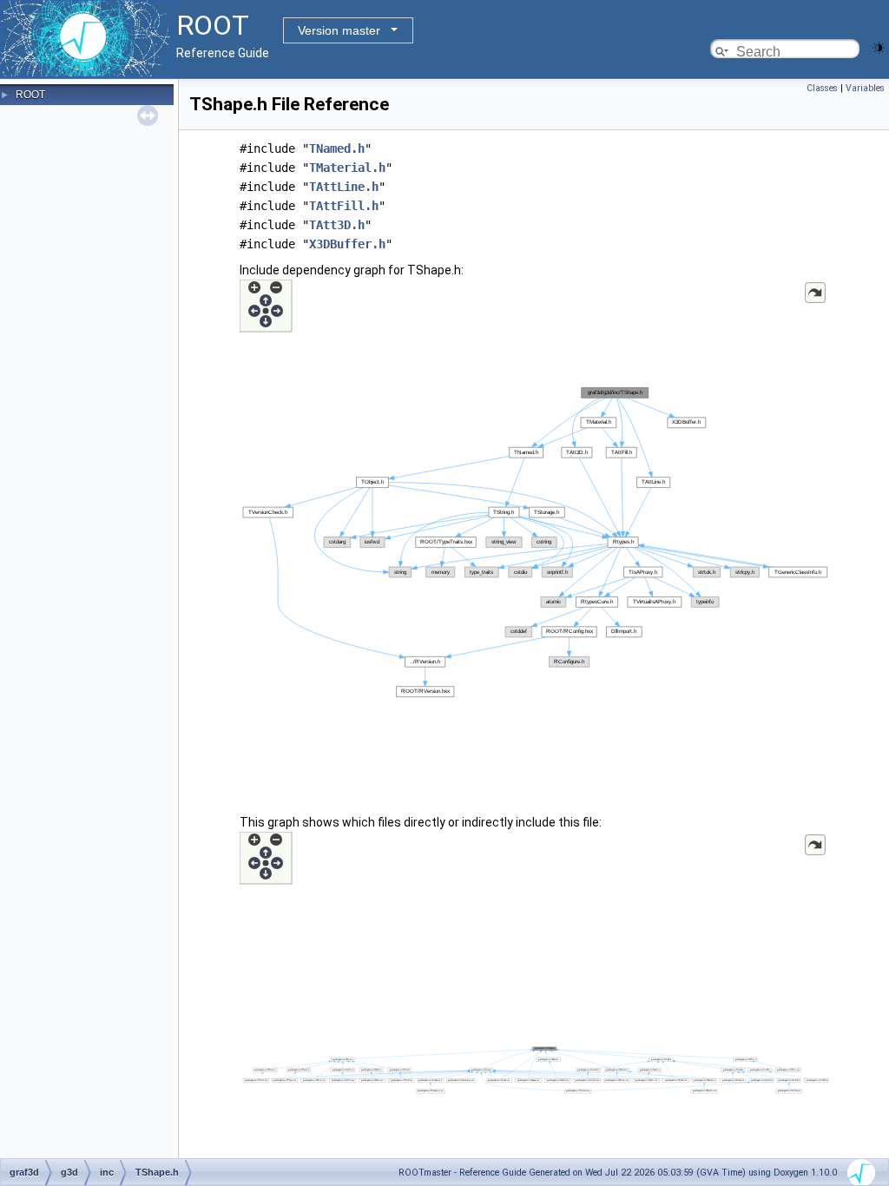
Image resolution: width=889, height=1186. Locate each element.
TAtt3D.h (337, 225)
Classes (822, 88)
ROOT (30, 95)
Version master (339, 30)
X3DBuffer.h (347, 244)
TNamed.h (337, 148)
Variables (865, 88)
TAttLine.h (344, 187)
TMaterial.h (347, 168)
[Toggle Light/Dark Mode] (879, 46)
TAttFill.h (344, 206)
